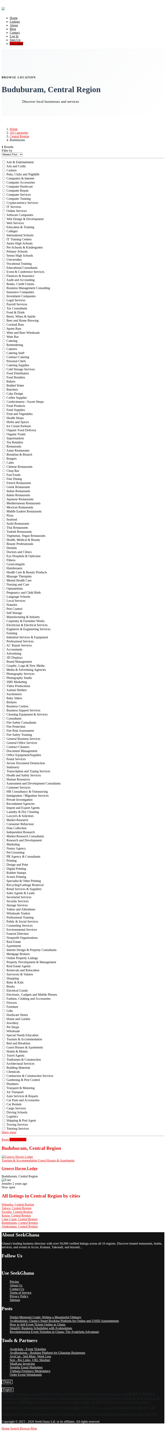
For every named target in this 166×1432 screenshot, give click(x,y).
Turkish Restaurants (19, 531)
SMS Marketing (16, 682)
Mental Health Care (19, 580)
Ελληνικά (143, 1398)
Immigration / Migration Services (27, 795)
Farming (11, 633)
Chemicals (13, 1071)
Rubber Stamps (16, 872)
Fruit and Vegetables (19, 414)
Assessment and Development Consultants (33, 783)
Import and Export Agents (23, 807)
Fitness (10, 560)
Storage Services (17, 905)
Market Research (17, 820)
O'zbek (139, 1414)
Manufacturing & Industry (23, 617)
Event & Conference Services (25, 271)
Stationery (12, 767)
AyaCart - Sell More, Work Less (30, 1356)
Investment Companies (21, 296)
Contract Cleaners (17, 747)
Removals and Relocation (22, 970)
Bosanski (98, 1394)
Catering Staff (15, 353)
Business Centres (17, 706)
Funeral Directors (17, 933)
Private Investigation (19, 799)
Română (138, 1407)
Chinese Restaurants (19, 466)
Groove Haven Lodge (19, 1168)
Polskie (114, 1407)
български (112, 1394)
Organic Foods (16, 434)
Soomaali (45, 1414)
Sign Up (15, 40)
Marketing (13, 844)
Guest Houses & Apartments (24, 1047)
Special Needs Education (22, 1035)
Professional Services (20, 641)
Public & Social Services (22, 921)
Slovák (18, 1414)
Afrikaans (8, 1394)
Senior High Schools (19, 255)
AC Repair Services (19, 645)
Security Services (17, 901)
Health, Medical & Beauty (23, 539)
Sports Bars (13, 328)
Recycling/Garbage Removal (25, 885)
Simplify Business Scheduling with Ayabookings (41, 1328)
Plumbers (12, 1084)
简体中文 (136, 1394)
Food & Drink (15, 312)
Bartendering (14, 345)
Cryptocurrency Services (22, 202)
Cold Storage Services (20, 369)
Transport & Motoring (20, 1088)
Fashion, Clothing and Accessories (28, 998)
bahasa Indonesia (59, 1402)
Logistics (12, 1116)
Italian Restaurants (18, 495)
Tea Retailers (14, 442)
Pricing (14, 1281)
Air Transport (14, 1092)
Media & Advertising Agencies (26, 669)
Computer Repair (17, 190)
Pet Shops (12, 1027)
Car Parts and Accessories (22, 1100)
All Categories (19, 132)
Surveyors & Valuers (19, 974)
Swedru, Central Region (17, 1212)
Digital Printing (16, 868)
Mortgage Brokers (18, 954)
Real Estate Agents (18, 966)
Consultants (13, 718)
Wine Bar (12, 336)
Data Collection (16, 828)
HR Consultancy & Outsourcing (27, 791)
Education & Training (20, 227)
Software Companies (19, 215)
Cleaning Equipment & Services (27, 714)
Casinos (11, 170)
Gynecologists (15, 564)
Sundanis (69, 1414)
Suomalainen (77, 1398)
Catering (11, 341)
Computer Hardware (19, 186)
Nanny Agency (16, 848)
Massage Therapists (19, 576)
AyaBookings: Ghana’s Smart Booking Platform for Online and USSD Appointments (64, 1321)
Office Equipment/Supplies (23, 755)
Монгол (67, 1407)
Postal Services (16, 759)
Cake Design (14, 393)
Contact (15, 32)
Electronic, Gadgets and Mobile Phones (31, 994)
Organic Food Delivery (21, 430)
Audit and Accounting (20, 280)
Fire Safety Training (19, 734)
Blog (13, 29)
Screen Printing (16, 877)
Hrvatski (7, 1398)
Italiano (87, 1402)
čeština (18, 1398)
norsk (94, 1407)
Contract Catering (17, 357)
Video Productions (18, 686)
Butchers (12, 389)
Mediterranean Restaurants (23, 503)
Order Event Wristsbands (26, 1374)
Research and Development (24, 840)
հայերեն (43, 1394)
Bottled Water (15, 385)
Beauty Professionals (19, 544)
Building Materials (18, 1067)
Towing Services (17, 1124)
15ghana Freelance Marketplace (30, 1371)
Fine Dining (14, 479)
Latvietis (134, 1402)
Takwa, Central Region (16, 1208)
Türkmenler (108, 1414)
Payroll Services (16, 304)
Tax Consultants (16, 308)
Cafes (10, 462)
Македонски (31, 1407)
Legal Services (15, 300)
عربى (32, 1394)
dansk (27, 1398)
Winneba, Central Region (18, 1204)
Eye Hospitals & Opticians (23, 556)
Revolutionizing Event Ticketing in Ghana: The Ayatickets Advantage (54, 1332)
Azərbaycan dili (61, 1394)
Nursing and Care (17, 584)
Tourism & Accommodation (24, 1039)
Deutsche (131, 1398)
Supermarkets (15, 438)
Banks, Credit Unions (20, 284)
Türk (96, 1414)
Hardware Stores (17, 1015)
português (125, 1407)
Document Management (21, 751)
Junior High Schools (19, 243)
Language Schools (18, 596)
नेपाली (86, 1407)
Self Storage (14, 613)
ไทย (89, 1414)
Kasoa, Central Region (16, 1215)
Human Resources (18, 779)
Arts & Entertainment (20, 162)
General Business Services (23, 738)
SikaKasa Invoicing (22, 1363)
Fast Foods (13, 475)
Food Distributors (17, 373)
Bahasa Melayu (50, 1407)
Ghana (7, 1381)
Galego (102, 1398)
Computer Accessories (20, 182)
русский (149, 1407)
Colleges (12, 231)
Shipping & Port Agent (21, 1120)
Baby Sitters (14, 698)
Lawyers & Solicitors (20, 816)
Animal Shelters (16, 690)
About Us (16, 1285)
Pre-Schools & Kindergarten (24, 247)
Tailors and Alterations (20, 909)
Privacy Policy (19, 1296)
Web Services (15, 223)
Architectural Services (20, 1063)
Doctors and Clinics (19, 552)
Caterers (11, 349)
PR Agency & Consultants (23, 856)
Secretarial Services (18, 897)
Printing (11, 860)
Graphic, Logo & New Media (25, 665)
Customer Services (18, 787)
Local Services (15, 600)
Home (14, 18)
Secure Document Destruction (25, 763)
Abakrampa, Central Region (20, 1226)
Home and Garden (18, 1019)
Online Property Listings (22, 958)
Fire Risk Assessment (20, 730)
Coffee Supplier (16, 397)
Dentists (11, 548)
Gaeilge (76, 1402)
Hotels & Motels (17, 1051)
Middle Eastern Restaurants (24, 511)
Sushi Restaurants (17, 523)
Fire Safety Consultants (21, 722)
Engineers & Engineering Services (28, 629)
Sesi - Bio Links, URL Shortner (30, 1360)
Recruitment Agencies (20, 803)
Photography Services (20, 673)
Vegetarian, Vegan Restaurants (25, 535)
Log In (14, 36)
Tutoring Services (17, 1128)
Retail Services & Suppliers (24, 889)
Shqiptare (21, 1394)
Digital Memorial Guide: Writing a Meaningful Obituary (45, 1317)
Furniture (12, 1006)
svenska (80, 1414)
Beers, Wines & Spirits (20, 316)
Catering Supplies (17, 365)
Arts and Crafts (16, 166)
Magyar (32, 1402)
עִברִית (16, 1402)
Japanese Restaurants (19, 499)
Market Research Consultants (25, 836)
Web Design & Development (25, 219)
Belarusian (79, 1394)
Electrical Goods (17, 990)
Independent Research (20, 832)
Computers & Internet (20, 178)
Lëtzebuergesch (12, 1407)
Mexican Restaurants (19, 507)
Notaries (11, 604)
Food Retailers (15, 377)
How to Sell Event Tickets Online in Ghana (37, 1324)
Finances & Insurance (20, 276)
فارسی (103, 1407)
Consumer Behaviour (20, 824)
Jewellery (12, 1023)
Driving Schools (16, 1112)
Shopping (12, 978)
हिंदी (24, 1402)
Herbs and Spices (17, 422)
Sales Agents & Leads (20, 893)
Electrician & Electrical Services (27, 625)
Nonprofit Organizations (22, 937)
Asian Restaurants (17, 450)
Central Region (19, 136)
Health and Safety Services (23, 775)
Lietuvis (145, 1402)
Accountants (14, 649)
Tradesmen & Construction (23, 1059)
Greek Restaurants (18, 487)
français (91, 1398)
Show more (9, 1132)
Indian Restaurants (18, 491)
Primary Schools (17, 251)
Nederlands (39, 1398)
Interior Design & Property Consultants (31, 950)
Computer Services (18, 194)
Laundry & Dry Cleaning (22, 812)
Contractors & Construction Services (29, 1076)
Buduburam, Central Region (20, 1222)
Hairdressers (14, 568)
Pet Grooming (15, 852)
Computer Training (18, 198)
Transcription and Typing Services (28, 771)
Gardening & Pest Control (23, 1080)
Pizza (9, 515)
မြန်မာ (77, 1407)
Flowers (11, 1002)
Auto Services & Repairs (22, 1096)
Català (124, 1394)
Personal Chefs (16, 361)
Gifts (9, 1011)
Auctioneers (14, 694)
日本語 (97, 1402)
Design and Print (17, 864)
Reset (6, 1139)
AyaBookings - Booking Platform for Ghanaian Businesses (47, 1352)
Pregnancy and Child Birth (23, 592)
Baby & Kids (14, 982)
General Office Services (21, 743)
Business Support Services (23, 710)
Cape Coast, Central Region (19, 1219)
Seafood (11, 519)
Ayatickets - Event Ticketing (28, 1349)
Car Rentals (13, 1104)
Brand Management (19, 661)
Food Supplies (15, 410)
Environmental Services (21, 929)
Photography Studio (19, 678)
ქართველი (116, 1398)
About (14, 25)
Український (125, 1414)
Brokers (11, 702)
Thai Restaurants (17, 527)
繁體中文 (149, 1394)
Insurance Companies (20, 292)
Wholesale (13, 1031)
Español (57, 1414)
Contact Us (17, 1289)
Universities (14, 259)
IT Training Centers (19, 239)
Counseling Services (19, 925)
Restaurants (13, 446)
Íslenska (42, 1402)
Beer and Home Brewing (22, 320)
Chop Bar (12, 470)
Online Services (16, 211)
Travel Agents (15, 1055)
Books (10, 986)
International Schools (19, 235)
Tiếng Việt (150, 1414)
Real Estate (13, 941)
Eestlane (63, 1398)
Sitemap (15, 1300)
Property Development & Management (31, 962)
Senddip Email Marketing (26, 1367)
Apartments (13, 946)
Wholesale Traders (18, 913)
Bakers (10, 381)
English (7, 1389)
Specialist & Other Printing (23, 881)
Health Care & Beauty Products (26, 572)
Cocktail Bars (15, 324)
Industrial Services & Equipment (27, 637)
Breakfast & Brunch (19, 454)
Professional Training (20, 917)
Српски (7, 1414)
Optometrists (14, 588)
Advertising (13, 653)
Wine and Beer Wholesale (23, 332)
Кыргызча (120, 1402)
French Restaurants (18, 483)
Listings (15, 21)
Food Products (15, 405)
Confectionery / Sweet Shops (25, 401)
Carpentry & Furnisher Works (25, 621)
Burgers (11, 458)
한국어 (108, 1402)
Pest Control (14, 609)
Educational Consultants (21, 267)
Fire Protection (15, 726)
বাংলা (89, 1394)
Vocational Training (19, 263)
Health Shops (15, 418)
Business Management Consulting (28, 288)
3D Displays (14, 657)
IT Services (13, 207)
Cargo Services (16, 1108)
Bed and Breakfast (18, 1043)
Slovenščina (31, 1414)
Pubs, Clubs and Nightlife (22, 174)
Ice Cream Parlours (18, 426)
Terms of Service (20, 1292)
